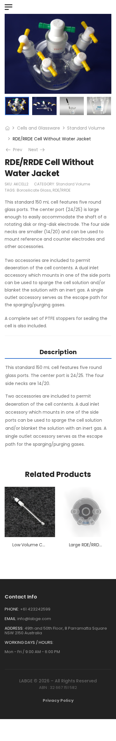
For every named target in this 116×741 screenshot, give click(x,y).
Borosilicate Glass (34, 190)
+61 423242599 (35, 609)
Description (58, 352)
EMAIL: (10, 619)
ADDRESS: (14, 628)
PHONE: (12, 609)
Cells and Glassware (38, 128)
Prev (16, 150)
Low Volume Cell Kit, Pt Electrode (46, 545)
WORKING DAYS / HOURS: (29, 642)
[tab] (58, 351)
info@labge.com (34, 619)
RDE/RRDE (62, 190)
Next (37, 150)
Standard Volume (86, 128)
